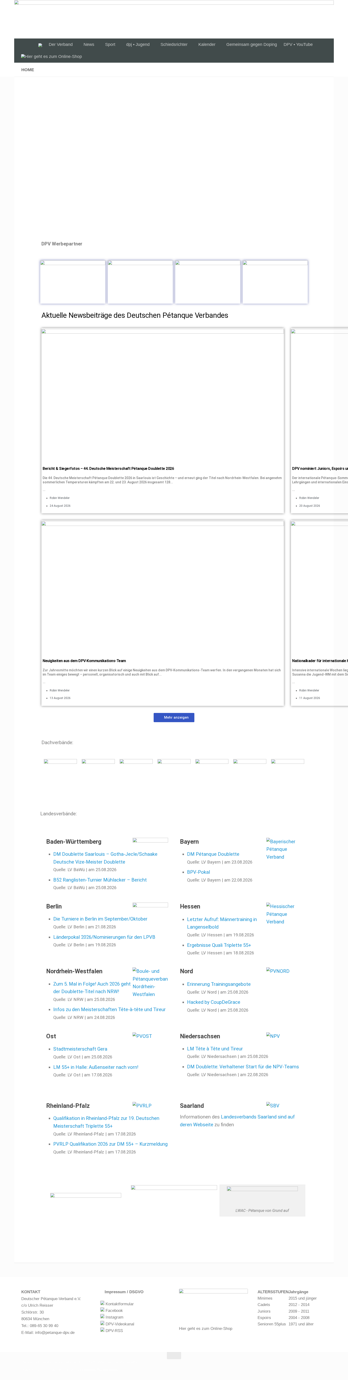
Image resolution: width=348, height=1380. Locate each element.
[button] (174, 717)
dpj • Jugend (138, 44)
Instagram (113, 1317)
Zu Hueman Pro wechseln (97, 1370)
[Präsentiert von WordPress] (42, 1370)
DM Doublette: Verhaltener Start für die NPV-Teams (243, 1067)
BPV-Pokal (198, 872)
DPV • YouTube (298, 44)
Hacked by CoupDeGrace (213, 1002)
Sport (110, 44)
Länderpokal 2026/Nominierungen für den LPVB (104, 937)
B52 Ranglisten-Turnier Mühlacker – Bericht (100, 880)
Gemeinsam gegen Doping (251, 44)
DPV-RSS (113, 1330)
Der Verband (61, 44)
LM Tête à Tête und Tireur (215, 1049)
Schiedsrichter (174, 44)
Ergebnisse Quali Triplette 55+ (219, 945)
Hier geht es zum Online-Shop (205, 1328)
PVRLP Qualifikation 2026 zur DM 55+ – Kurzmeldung (110, 1144)
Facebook (113, 1310)
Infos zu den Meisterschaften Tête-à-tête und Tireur (109, 1009)
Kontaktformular (119, 1304)
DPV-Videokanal (119, 1324)
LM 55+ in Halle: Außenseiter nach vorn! (95, 1067)
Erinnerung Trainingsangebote (219, 984)
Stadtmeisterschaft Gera (80, 1049)
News (89, 44)
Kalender (206, 44)
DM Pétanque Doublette (213, 854)
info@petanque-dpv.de (55, 1332)
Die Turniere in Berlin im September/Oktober (100, 919)
